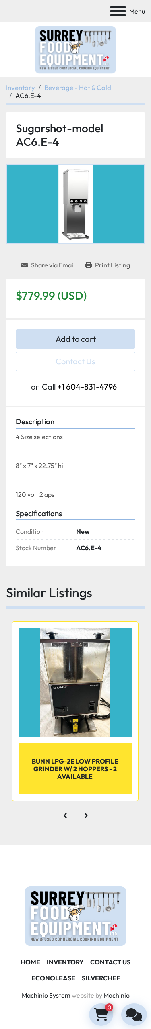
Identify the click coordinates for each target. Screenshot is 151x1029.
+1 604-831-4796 (87, 387)
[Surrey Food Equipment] (75, 915)
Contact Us (75, 361)
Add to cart (76, 339)
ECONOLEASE (53, 978)
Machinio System (46, 995)
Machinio (116, 995)
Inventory (65, 962)
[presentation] (65, 813)
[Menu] (118, 11)
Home (30, 962)
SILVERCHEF (101, 978)
